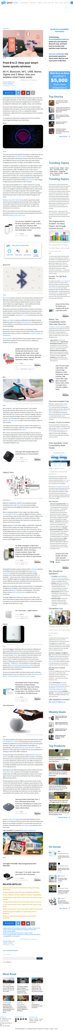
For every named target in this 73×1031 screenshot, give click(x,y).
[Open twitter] (16, 1019)
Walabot (62, 168)
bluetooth (11, 928)
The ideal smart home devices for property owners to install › (22, 902)
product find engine (13, 819)
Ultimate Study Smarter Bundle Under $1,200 (61, 729)
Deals (45, 2)
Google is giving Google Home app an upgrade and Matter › (21, 892)
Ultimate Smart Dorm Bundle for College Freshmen (60, 737)
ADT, (14, 590)
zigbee (5, 928)
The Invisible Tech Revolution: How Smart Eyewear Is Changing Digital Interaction (64, 902)
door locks (24, 315)
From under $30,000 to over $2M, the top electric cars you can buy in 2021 (8, 989)
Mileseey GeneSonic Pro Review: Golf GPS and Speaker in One (59, 813)
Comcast (5, 514)
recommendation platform (59, 39)
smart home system (9, 929)
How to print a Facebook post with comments (37, 1006)
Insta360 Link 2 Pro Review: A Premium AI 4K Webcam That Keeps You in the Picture (58, 759)
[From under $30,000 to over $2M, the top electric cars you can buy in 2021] (8, 980)
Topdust (36, 1019)
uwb (31, 929)
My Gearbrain (24, 2)
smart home (7, 931)
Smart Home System (59, 169)
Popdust (31, 1019)
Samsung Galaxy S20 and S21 (27, 747)
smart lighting (11, 320)
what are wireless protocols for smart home (17, 933)
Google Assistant (59, 687)
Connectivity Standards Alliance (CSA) (21, 665)
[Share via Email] (28, 93)
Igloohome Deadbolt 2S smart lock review (61, 122)
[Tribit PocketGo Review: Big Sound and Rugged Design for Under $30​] (59, 795)
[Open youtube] (23, 1019)
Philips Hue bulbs (26, 322)
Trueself (41, 1019)
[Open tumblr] (26, 1019)
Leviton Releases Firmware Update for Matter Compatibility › (22, 895)
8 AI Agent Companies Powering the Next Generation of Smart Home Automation (62, 131)
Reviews (40, 2)
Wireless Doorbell (58, 173)
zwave (34, 928)
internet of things (22, 929)
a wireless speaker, (35, 333)
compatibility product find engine (57, 684)
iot (29, 929)
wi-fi (38, 928)
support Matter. (64, 341)
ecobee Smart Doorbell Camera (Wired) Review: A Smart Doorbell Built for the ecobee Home (8, 1008)
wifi (35, 929)
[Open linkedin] (16, 1021)
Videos (61, 2)
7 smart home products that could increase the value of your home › (22, 905)
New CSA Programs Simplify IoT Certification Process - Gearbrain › (20, 912)
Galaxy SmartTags (8, 772)
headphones (6, 335)
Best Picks (33, 2)
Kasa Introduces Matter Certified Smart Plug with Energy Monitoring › (21, 888)
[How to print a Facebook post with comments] (37, 998)
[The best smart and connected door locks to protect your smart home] (51, 103)
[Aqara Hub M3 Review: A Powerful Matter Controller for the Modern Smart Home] (59, 767)
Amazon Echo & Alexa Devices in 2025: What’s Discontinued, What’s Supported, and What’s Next (63, 110)
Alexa (57, 293)
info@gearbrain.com (6, 1018)
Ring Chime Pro (56, 175)
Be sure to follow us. (57, 702)
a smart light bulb (64, 281)
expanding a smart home (58, 578)
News (56, 2)
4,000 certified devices (18, 592)
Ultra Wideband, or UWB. (10, 741)
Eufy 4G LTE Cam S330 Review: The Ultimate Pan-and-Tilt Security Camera (37, 989)
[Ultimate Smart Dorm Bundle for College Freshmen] (51, 737)
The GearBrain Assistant (61, 486)
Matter (15, 655)
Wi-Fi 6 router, (30, 179)
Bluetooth (6, 298)
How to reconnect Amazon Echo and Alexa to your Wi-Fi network (63, 116)
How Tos (50, 2)
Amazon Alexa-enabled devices (56, 689)
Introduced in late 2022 (54, 327)
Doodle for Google (54, 168)
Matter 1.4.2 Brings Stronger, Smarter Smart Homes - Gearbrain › (20, 917)
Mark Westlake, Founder (63, 865)
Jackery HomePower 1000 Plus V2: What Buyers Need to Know (63, 869)
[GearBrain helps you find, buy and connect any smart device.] (52, 854)
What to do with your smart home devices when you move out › (23, 909)
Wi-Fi (21, 185)
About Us (66, 2)
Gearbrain (63, 876)
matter (13, 931)
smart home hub (12, 420)
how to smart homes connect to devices (16, 934)
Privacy (51, 1028)
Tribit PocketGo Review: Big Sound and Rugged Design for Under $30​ (58, 801)
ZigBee (11, 505)
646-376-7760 (5, 1020)
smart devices (25, 825)
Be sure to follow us (28, 830)
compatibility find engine (11, 936)
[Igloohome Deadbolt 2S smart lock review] (51, 124)
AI (55, 521)
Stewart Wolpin (7, 82)
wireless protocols (21, 928)
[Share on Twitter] (18, 93)
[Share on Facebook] (9, 93)
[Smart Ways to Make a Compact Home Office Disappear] (52, 878)
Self (18, 985)
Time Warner (15, 514)
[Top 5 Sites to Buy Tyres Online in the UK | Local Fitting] (51, 717)
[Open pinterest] (21, 1019)
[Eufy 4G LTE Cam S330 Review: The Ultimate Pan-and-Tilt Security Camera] (37, 980)
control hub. (60, 428)
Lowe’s (65, 584)
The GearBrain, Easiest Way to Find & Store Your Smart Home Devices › (22, 898)
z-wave (29, 928)
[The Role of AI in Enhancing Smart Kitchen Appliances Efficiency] (23, 998)
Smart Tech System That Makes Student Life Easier (61, 723)
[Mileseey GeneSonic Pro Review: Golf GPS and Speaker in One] (59, 807)
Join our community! (57, 54)
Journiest (31, 1020)
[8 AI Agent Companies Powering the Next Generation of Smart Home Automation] (51, 131)
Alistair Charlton (8, 84)
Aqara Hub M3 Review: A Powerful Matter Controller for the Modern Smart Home (58, 773)
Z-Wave (18, 505)
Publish (39, 958)
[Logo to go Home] (10, 3)
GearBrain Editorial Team (63, 853)
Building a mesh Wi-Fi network (12, 200)
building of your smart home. (16, 215)
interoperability (35, 934)
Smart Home (6, 28)
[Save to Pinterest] (23, 93)
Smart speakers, (8, 338)
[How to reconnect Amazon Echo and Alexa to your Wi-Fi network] (51, 117)
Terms (56, 1028)
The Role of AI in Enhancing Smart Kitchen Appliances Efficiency (22, 1008)
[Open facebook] (18, 1019)
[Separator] (33, 93)
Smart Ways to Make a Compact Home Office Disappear (62, 879)
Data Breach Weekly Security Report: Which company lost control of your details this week (22, 990)
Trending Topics (59, 162)
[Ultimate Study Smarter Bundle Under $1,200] (51, 730)
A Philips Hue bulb (53, 288)
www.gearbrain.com (53, 473)
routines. (23, 429)
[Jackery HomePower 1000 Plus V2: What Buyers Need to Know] (52, 866)
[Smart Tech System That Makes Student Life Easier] (51, 724)
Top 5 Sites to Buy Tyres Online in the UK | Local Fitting (61, 717)
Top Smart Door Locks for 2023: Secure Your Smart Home (62, 102)
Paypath (36, 1020)
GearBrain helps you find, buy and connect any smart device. (64, 857)
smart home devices (21, 156)
